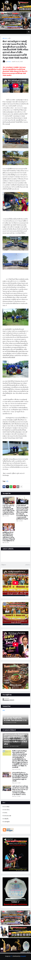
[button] (29, 32)
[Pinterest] (14, 486)
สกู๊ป (9, 38)
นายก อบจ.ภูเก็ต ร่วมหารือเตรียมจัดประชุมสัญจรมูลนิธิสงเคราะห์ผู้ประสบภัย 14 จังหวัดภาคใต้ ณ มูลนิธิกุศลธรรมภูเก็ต (8, 510)
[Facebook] (4, 486)
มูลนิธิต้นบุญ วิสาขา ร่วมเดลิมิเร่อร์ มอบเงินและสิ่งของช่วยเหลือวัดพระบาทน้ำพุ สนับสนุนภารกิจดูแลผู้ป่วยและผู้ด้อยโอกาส (9, 536)
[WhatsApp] (10, 486)
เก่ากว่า (27, 564)
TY (11, 956)
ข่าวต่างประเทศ (7, 815)
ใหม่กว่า (4, 564)
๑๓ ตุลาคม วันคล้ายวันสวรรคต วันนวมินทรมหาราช (15, 719)
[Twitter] (7, 486)
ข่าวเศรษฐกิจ (6, 821)
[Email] (17, 486)
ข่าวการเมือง (6, 806)
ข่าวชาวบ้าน (6, 809)
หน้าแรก (5, 38)
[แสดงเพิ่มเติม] (21, 486)
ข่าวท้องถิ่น (5, 818)
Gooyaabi (23, 956)
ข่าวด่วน (5, 812)
